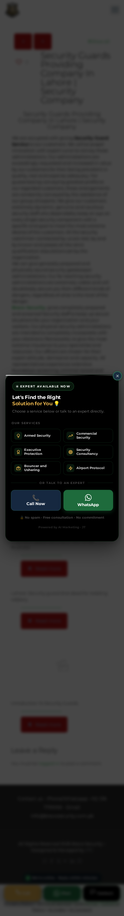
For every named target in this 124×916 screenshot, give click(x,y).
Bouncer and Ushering (35, 468)
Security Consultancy (87, 452)
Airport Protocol (90, 468)
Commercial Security (86, 435)
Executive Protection (33, 452)
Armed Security (37, 435)
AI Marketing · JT (72, 527)
